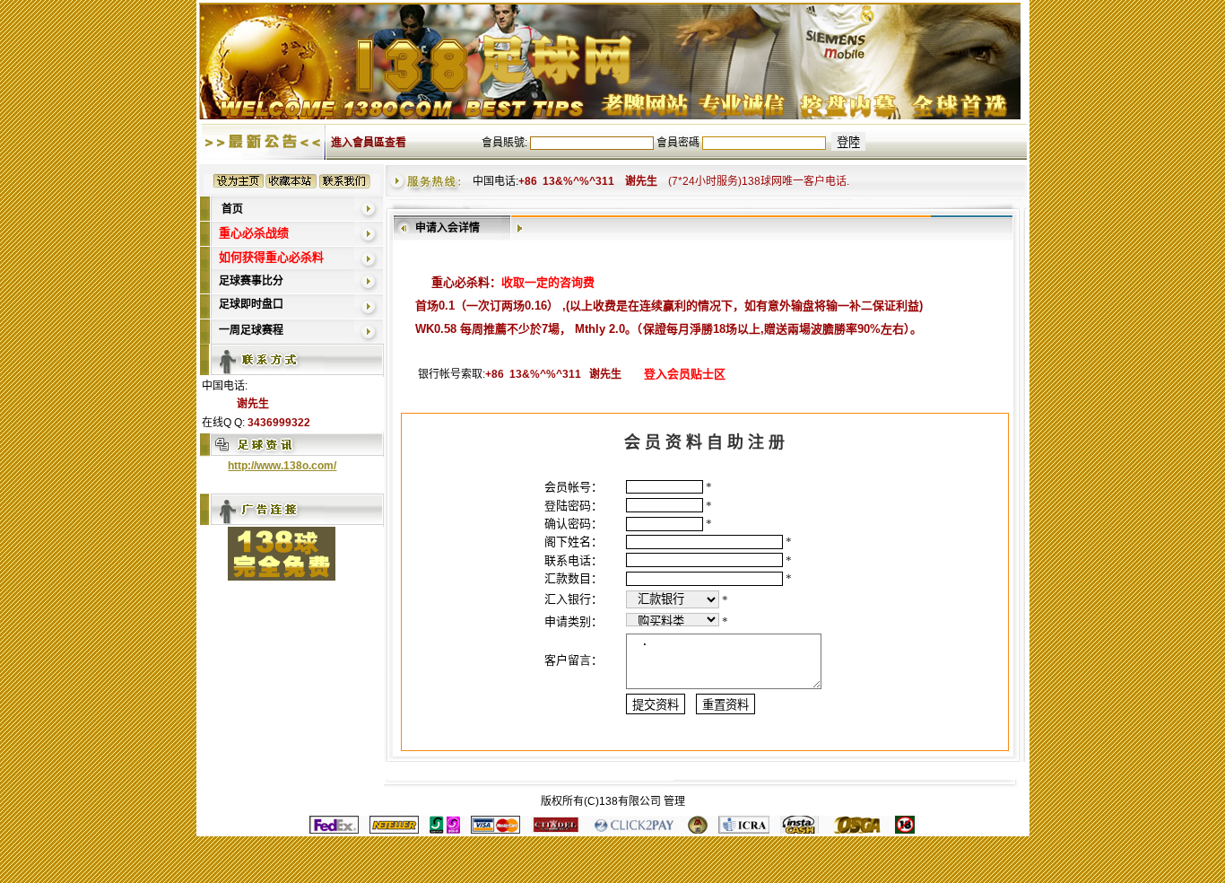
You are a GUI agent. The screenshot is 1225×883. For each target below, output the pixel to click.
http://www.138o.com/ (282, 465)
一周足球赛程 (251, 330)
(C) (591, 801)
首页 (232, 209)
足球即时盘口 (251, 304)
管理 (674, 801)
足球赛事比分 (251, 281)
